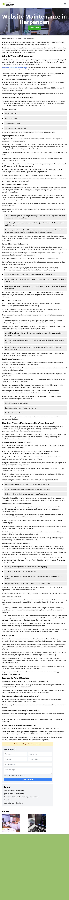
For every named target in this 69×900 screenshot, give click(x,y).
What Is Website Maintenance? (14, 791)
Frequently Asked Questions (13, 803)
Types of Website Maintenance (14, 794)
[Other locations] (60, 4)
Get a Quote (8, 800)
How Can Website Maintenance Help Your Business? (21, 797)
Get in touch (34, 28)
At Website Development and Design (14, 68)
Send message (28, 779)
